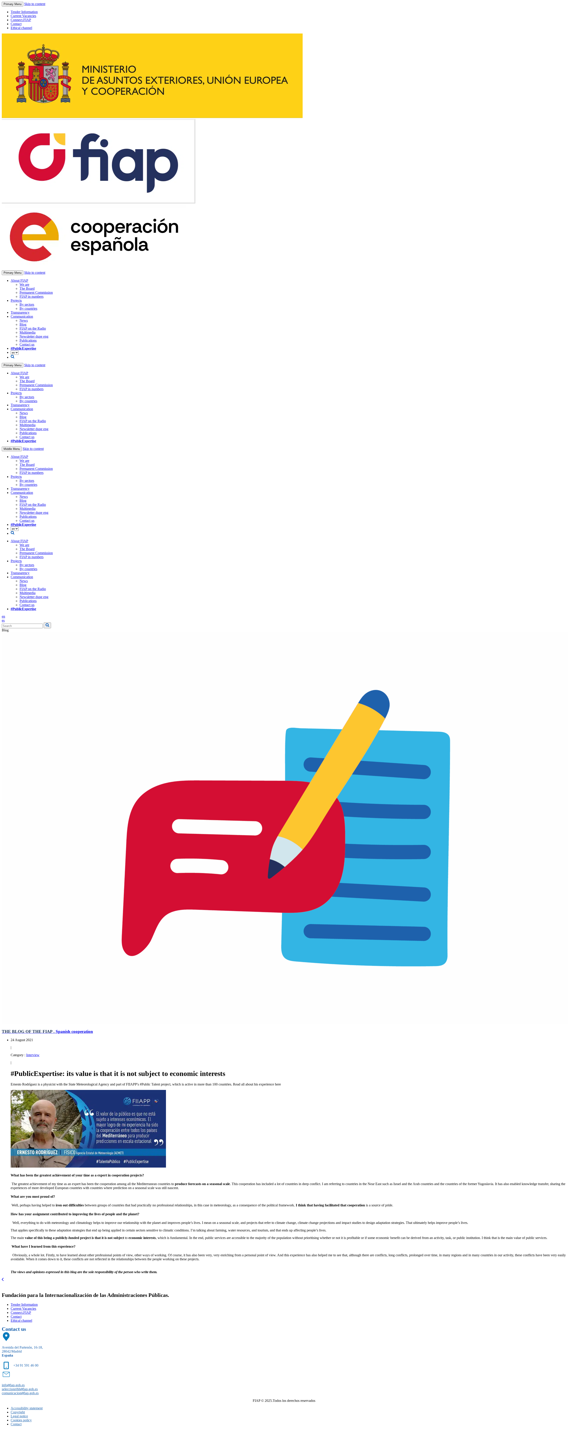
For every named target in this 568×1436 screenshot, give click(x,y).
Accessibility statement (27, 1408)
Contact (16, 24)
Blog (23, 324)
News (24, 320)
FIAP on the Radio (33, 328)
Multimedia (28, 332)
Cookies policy (21, 1420)
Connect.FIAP (21, 20)
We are (24, 284)
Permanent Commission (36, 292)
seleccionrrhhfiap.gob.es (20, 1389)
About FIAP (19, 280)
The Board (27, 288)
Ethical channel (21, 28)
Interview (32, 1055)
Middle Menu (12, 449)
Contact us (27, 344)
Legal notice (19, 1416)
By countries (28, 308)
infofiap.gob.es (13, 1385)
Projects (16, 300)
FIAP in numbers (31, 296)
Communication (22, 316)
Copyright (18, 1412)
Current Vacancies (23, 16)
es (3, 620)
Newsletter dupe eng (34, 336)
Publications (28, 340)
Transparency (20, 312)
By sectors (27, 304)
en (3, 616)
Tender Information (24, 12)
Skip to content (34, 4)
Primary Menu (13, 4)
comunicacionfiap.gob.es (20, 1393)
